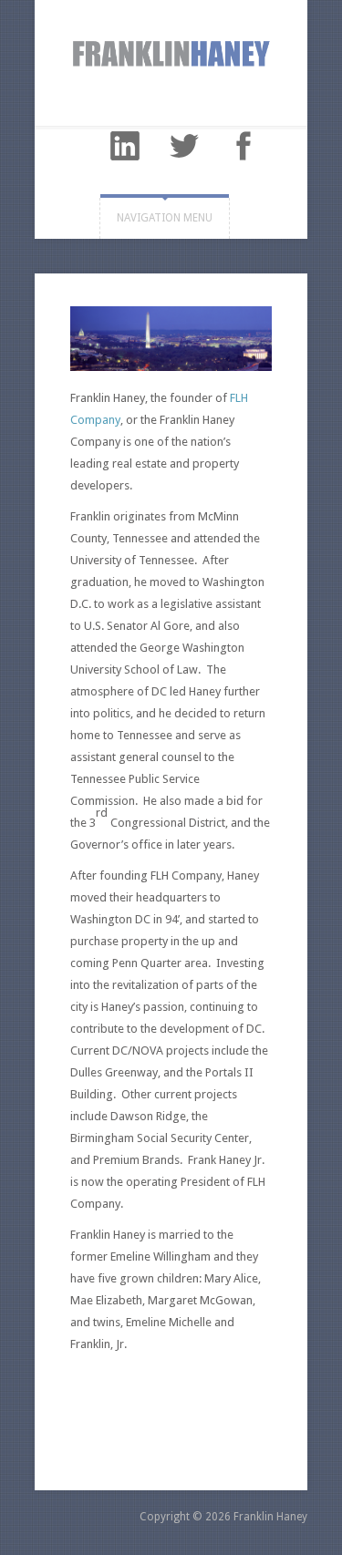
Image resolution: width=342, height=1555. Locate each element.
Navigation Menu (164, 217)
